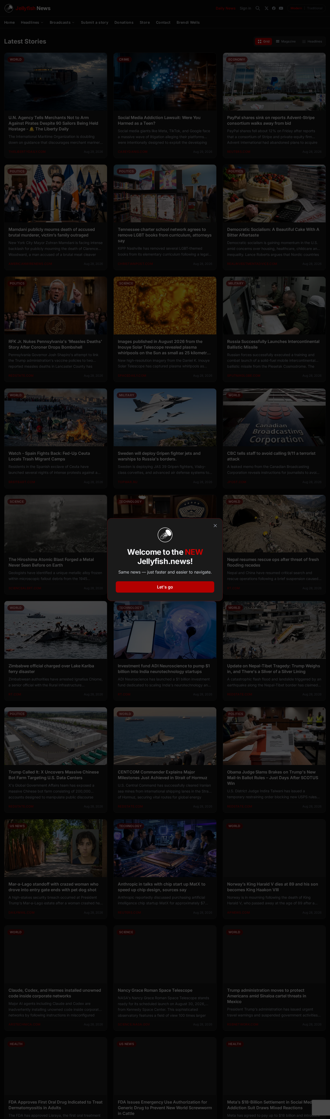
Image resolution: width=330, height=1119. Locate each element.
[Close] (215, 525)
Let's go (165, 587)
